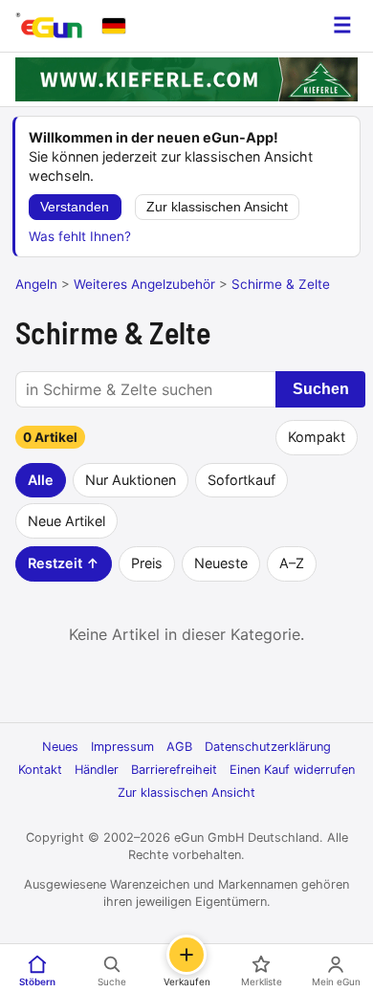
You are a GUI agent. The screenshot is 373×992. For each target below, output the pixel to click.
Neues (60, 746)
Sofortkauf (241, 480)
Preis (147, 563)
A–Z (291, 563)
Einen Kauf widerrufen (292, 769)
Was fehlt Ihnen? (80, 236)
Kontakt (40, 769)
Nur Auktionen (130, 480)
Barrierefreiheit (174, 769)
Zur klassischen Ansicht (217, 207)
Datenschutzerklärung (268, 746)
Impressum (122, 746)
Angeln (36, 284)
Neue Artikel (66, 521)
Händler (97, 769)
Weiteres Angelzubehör (144, 284)
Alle (41, 480)
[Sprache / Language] (114, 25)
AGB (179, 746)
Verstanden (74, 207)
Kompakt (316, 437)
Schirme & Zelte (280, 284)
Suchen (321, 389)
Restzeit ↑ (63, 563)
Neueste (221, 563)
